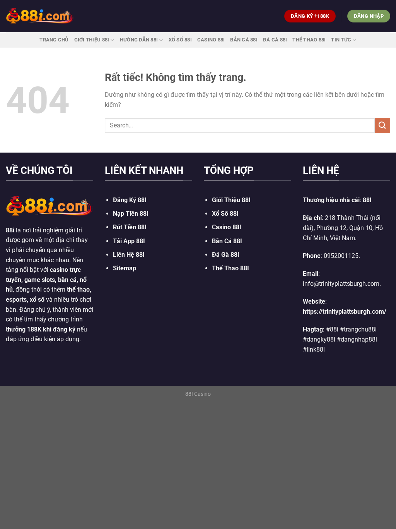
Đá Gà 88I (275, 40)
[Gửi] (382, 125)
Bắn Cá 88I (244, 40)
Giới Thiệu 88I (91, 40)
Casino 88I (211, 40)
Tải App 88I (129, 241)
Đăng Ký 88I (130, 200)
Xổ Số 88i (180, 40)
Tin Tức (341, 40)
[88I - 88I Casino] (40, 15)
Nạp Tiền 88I (130, 213)
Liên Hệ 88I (129, 254)
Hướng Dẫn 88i (139, 40)
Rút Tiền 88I (130, 227)
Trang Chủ (53, 40)
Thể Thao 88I (309, 40)
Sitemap (124, 268)
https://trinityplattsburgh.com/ (344, 311)
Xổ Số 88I (225, 213)
